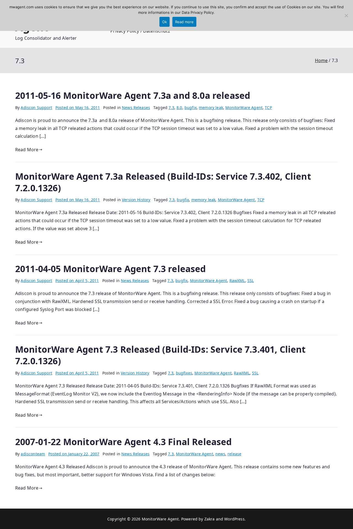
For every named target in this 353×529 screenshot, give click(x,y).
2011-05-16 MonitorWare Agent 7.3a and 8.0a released (132, 95)
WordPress (234, 519)
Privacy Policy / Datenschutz (140, 31)
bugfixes (184, 373)
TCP (268, 107)
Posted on (77, 107)
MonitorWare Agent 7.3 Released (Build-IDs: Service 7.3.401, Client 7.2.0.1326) (160, 355)
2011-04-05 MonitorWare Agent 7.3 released (110, 269)
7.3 (171, 107)
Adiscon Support (36, 107)
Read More (26, 150)
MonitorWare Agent (244, 107)
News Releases (136, 107)
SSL (250, 280)
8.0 (179, 107)
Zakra (209, 519)
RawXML (237, 280)
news (220, 453)
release (234, 453)
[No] (346, 15)
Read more (184, 22)
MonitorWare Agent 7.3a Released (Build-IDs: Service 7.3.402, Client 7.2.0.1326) (163, 182)
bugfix (190, 107)
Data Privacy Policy (198, 12)
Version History (136, 199)
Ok (164, 22)
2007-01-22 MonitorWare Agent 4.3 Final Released (123, 442)
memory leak (211, 107)
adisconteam (33, 453)
